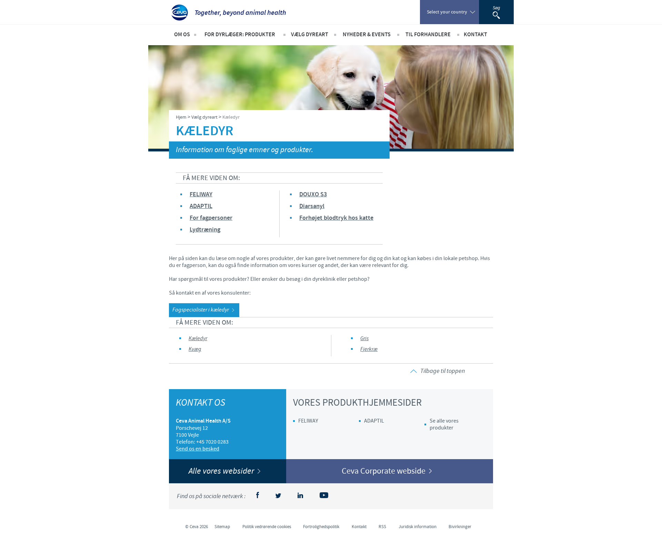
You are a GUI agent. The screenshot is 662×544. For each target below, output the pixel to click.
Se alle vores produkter (444, 424)
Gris (364, 338)
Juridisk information (418, 527)
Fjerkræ (369, 349)
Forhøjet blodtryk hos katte (336, 218)
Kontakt (359, 527)
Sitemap (222, 527)
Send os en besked (197, 448)
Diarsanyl (311, 206)
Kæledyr (198, 338)
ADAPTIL (201, 206)
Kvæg (195, 349)
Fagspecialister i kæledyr (200, 310)
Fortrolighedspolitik (321, 527)
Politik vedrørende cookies (266, 527)
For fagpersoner (211, 218)
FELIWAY (201, 194)
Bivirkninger (460, 527)
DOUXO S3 (313, 194)
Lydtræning (205, 230)
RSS (382, 527)
